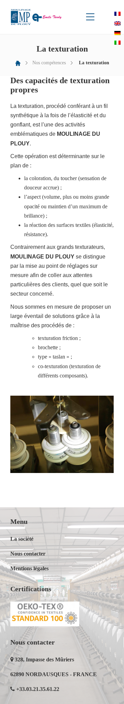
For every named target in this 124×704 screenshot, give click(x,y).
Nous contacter (27, 554)
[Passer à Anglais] (117, 23)
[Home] (18, 62)
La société (21, 539)
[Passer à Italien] (117, 42)
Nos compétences (49, 62)
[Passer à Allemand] (117, 32)
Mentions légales (29, 568)
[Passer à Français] (117, 13)
